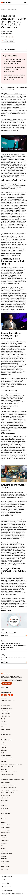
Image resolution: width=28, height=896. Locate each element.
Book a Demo (6, 683)
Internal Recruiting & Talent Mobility (9, 790)
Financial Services (5, 803)
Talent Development (6, 713)
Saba (2, 742)
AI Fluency (3, 777)
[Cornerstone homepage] (14, 674)
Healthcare (4, 805)
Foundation (4, 838)
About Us (3, 835)
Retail (2, 816)
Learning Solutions (5, 729)
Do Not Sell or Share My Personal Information (12, 893)
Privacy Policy (5, 883)
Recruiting (3, 719)
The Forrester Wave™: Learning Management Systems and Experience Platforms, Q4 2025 (13, 640)
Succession (4, 721)
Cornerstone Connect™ (7, 612)
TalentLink (3, 747)
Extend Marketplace (6, 758)
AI (1, 703)
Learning (3, 732)
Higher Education (5, 813)
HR (2, 726)
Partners (3, 848)
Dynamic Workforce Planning (8, 785)
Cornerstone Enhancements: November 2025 (13, 654)
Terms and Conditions (7, 890)
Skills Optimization (5, 711)
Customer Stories (5, 832)
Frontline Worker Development (8, 787)
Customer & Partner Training (8, 792)
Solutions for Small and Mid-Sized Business (11, 764)
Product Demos (5, 864)
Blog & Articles (4, 869)
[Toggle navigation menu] (24, 2)
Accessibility (4, 856)
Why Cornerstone (5, 825)
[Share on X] (12, 37)
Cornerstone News (12, 9)
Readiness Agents (5, 705)
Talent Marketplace (5, 716)
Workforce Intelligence (6, 708)
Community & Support (6, 692)
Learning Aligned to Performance (9, 772)
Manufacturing (4, 811)
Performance (4, 724)
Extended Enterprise (6, 734)
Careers (3, 846)
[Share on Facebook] (6, 37)
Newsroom (3, 843)
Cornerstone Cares (5, 840)
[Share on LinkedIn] (9, 37)
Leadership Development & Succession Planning (12, 779)
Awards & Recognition (6, 853)
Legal (3, 880)
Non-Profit (3, 818)
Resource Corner (5, 861)
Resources (3, 9)
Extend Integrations (6, 755)
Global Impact (4, 851)
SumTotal (3, 745)
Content (3, 737)
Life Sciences (4, 808)
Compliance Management (7, 774)
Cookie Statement (6, 886)
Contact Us (4, 690)
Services (3, 753)
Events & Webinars (5, 866)
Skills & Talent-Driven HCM (7, 766)
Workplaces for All (5, 795)
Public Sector (4, 800)
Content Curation (5, 782)
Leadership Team (5, 827)
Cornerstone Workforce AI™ (7, 700)
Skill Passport (4, 750)
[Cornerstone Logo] (6, 2)
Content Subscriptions (6, 739)
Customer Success (5, 830)
